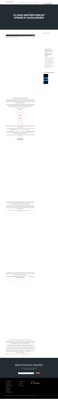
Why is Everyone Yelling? (9, 392)
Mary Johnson (19, 129)
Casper (13, 210)
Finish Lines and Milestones (9, 385)
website (32, 350)
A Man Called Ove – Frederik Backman (20, 112)
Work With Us (36, 2)
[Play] (6, 35)
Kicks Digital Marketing (34, 395)
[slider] (33, 35)
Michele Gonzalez (23, 129)
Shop (41, 2)
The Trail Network (8, 384)
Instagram (24, 351)
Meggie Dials (29, 129)
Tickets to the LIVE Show (20, 124)
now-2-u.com (26, 276)
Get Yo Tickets (20, 137)
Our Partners (29, 2)
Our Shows (21, 2)
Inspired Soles (8, 389)
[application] (20, 35)
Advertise (20, 384)
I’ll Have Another (8, 383)
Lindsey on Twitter (20, 121)
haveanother (30, 210)
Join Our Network (21, 385)
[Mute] (31, 35)
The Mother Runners (8, 388)
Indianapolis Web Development (26, 395)
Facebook (32, 351)
